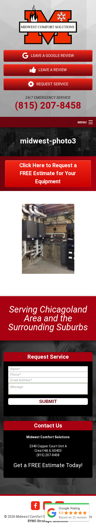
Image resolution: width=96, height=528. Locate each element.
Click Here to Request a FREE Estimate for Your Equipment (48, 173)
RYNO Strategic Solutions (48, 521)
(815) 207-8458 (48, 105)
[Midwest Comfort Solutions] (48, 27)
